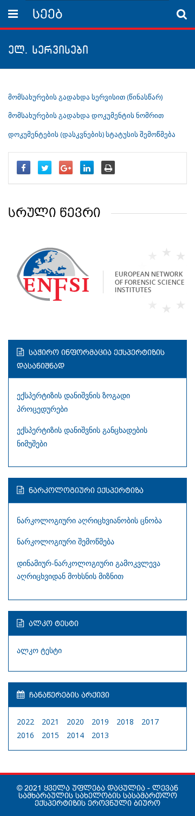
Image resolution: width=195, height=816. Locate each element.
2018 (125, 721)
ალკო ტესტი (39, 650)
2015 (50, 735)
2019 (100, 721)
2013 (100, 735)
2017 (150, 721)
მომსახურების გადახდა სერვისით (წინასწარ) (85, 97)
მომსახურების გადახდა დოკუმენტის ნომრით (86, 115)
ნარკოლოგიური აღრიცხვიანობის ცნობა (89, 520)
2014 (75, 735)
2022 (25, 721)
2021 (50, 721)
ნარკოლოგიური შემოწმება (65, 541)
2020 (75, 721)
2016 (25, 735)
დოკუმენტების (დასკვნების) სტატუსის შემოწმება (92, 134)
